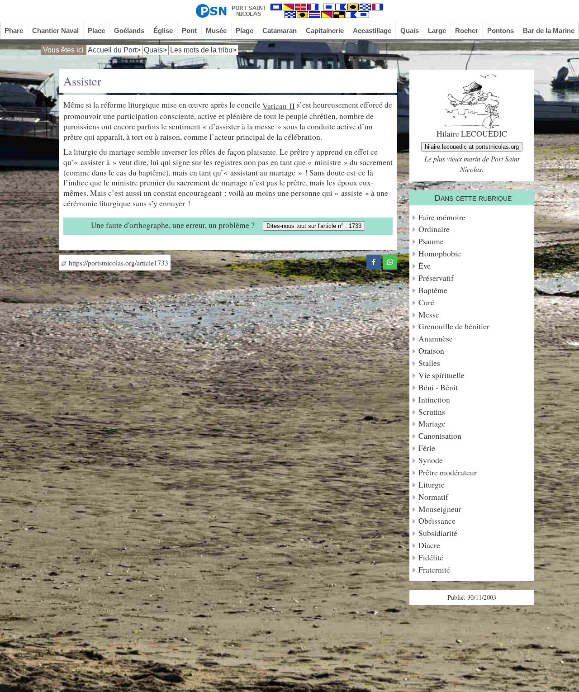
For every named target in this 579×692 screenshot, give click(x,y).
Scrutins (431, 412)
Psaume (431, 241)
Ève (424, 266)
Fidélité (430, 557)
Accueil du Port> (114, 50)
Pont (189, 30)
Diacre (429, 545)
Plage (244, 30)
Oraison (431, 351)
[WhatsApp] (390, 260)
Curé (426, 302)
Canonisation (439, 436)
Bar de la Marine (548, 30)
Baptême (432, 290)
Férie (426, 448)
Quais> (155, 50)
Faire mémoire (441, 217)
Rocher (466, 30)
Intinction (434, 399)
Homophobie (439, 253)
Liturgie (431, 484)
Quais (409, 30)
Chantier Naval (55, 30)
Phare (14, 30)
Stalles (429, 363)
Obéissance (437, 521)
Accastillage (372, 30)
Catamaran (279, 30)
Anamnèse (435, 338)
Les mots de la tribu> (203, 50)
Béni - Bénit (438, 387)
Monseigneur (439, 509)
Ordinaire (434, 229)
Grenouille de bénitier (453, 326)
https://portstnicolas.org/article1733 (117, 262)
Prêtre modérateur (447, 472)
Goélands (129, 30)
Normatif (433, 497)
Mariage (432, 423)
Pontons (500, 30)
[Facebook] (373, 260)
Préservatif (436, 278)
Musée (216, 30)
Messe (428, 314)
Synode (430, 460)
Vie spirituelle (441, 375)
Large (437, 30)
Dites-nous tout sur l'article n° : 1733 (313, 226)
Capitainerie (325, 30)
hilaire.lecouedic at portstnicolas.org (472, 146)
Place (96, 30)
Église (163, 30)
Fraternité (434, 569)
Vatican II (278, 105)
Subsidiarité (437, 533)
